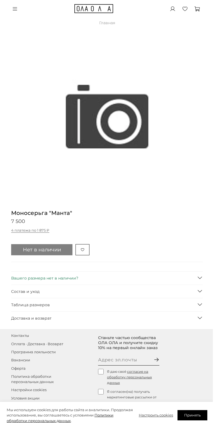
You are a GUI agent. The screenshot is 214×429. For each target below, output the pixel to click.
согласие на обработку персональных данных (129, 377)
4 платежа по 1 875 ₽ (30, 230)
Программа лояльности (33, 352)
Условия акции (25, 398)
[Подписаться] (156, 360)
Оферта (18, 368)
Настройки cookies (29, 390)
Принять (192, 415)
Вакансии (20, 360)
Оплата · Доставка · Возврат (37, 344)
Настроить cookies (156, 415)
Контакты (20, 336)
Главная (107, 22)
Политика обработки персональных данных (32, 379)
